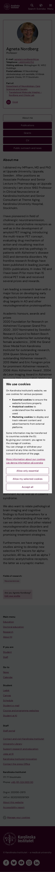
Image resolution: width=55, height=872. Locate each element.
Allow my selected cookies (27, 479)
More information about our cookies (25, 459)
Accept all (27, 487)
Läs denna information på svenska (24, 462)
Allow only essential (27, 470)
